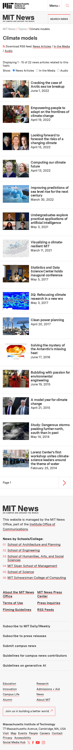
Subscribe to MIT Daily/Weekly (26, 626)
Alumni (7, 699)
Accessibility (22, 738)
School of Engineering (23, 550)
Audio (9, 51)
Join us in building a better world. (27, 711)
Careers (45, 733)
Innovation (10, 689)
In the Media (62, 46)
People (33, 733)
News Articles (42, 46)
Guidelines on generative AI (24, 665)
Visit (6, 733)
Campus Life (11, 694)
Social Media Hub (14, 742)
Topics (22, 29)
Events (22, 733)
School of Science (20, 572)
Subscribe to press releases (24, 636)
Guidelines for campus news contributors (35, 655)
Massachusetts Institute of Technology (29, 724)
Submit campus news (19, 646)
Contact (57, 733)
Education (9, 683)
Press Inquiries (48, 603)
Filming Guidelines (17, 610)
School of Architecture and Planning (33, 544)
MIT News (9, 29)
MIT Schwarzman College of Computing (36, 578)
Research (42, 683)
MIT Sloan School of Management (32, 566)
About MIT (43, 699)
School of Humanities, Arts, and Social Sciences (35, 558)
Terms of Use (13, 603)
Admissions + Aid (48, 689)
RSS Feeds (45, 610)
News (40, 694)
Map (13, 733)
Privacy (7, 738)
